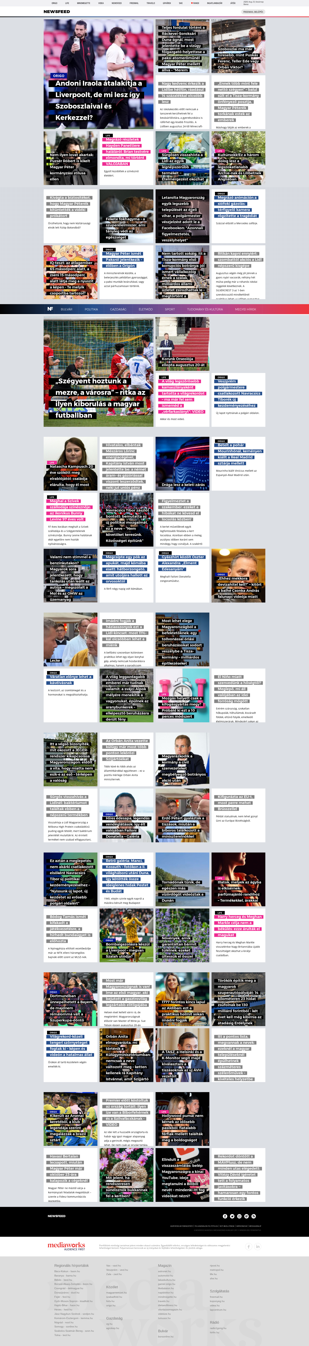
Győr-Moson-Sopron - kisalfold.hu (73, 1301)
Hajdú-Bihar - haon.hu (66, 1305)
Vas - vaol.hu (113, 1265)
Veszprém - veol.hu (117, 1269)
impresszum (241, 1226)
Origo (54, 3)
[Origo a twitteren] (232, 1216)
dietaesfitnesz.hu (167, 1305)
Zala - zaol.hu (114, 1274)
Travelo (151, 3)
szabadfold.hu (114, 1296)
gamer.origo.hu (166, 1284)
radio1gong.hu (218, 1328)
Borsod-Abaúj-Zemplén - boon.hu (73, 1284)
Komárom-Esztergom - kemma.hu (73, 1318)
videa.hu (215, 1305)
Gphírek (167, 3)
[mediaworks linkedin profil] (257, 1246)
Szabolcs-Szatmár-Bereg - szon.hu (74, 1330)
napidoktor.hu (165, 1292)
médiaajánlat (255, 1226)
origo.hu (111, 1305)
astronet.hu (164, 1271)
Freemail (134, 3)
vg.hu (109, 1323)
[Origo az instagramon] (239, 1216)
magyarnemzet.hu (116, 1292)
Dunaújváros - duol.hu (66, 1292)
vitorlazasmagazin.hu (170, 1309)
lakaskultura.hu (166, 1279)
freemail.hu (216, 1296)
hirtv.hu (110, 1301)
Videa (101, 3)
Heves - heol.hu (63, 1309)
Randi (196, 3)
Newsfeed (117, 3)
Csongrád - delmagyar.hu (68, 1288)
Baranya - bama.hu (65, 1275)
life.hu (213, 1274)
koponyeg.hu (217, 1301)
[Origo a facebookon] (225, 1216)
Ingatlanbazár (214, 3)
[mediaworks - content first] (66, 1246)
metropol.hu (217, 1269)
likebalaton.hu (166, 1288)
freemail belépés (253, 11)
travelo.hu (163, 1301)
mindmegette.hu (167, 1296)
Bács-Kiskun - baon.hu (67, 1271)
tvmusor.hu (164, 1318)
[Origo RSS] (253, 1216)
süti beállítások (227, 1226)
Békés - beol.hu (63, 1279)
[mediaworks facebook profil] (248, 1246)
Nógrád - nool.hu (63, 1322)
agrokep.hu (112, 1328)
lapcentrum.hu (218, 1309)
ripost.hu (215, 1265)
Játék (233, 3)
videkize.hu (164, 1313)
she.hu (214, 1278)
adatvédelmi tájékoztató (181, 1226)
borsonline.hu (165, 1336)
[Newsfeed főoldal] (57, 1216)
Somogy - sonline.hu (66, 1326)
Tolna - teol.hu (62, 1335)
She (181, 3)
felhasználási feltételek (206, 1226)
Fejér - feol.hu (62, 1296)
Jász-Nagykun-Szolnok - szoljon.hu (74, 1313)
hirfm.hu (214, 1332)
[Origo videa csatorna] (246, 1216)
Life (67, 3)
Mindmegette (83, 3)
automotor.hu (165, 1275)
